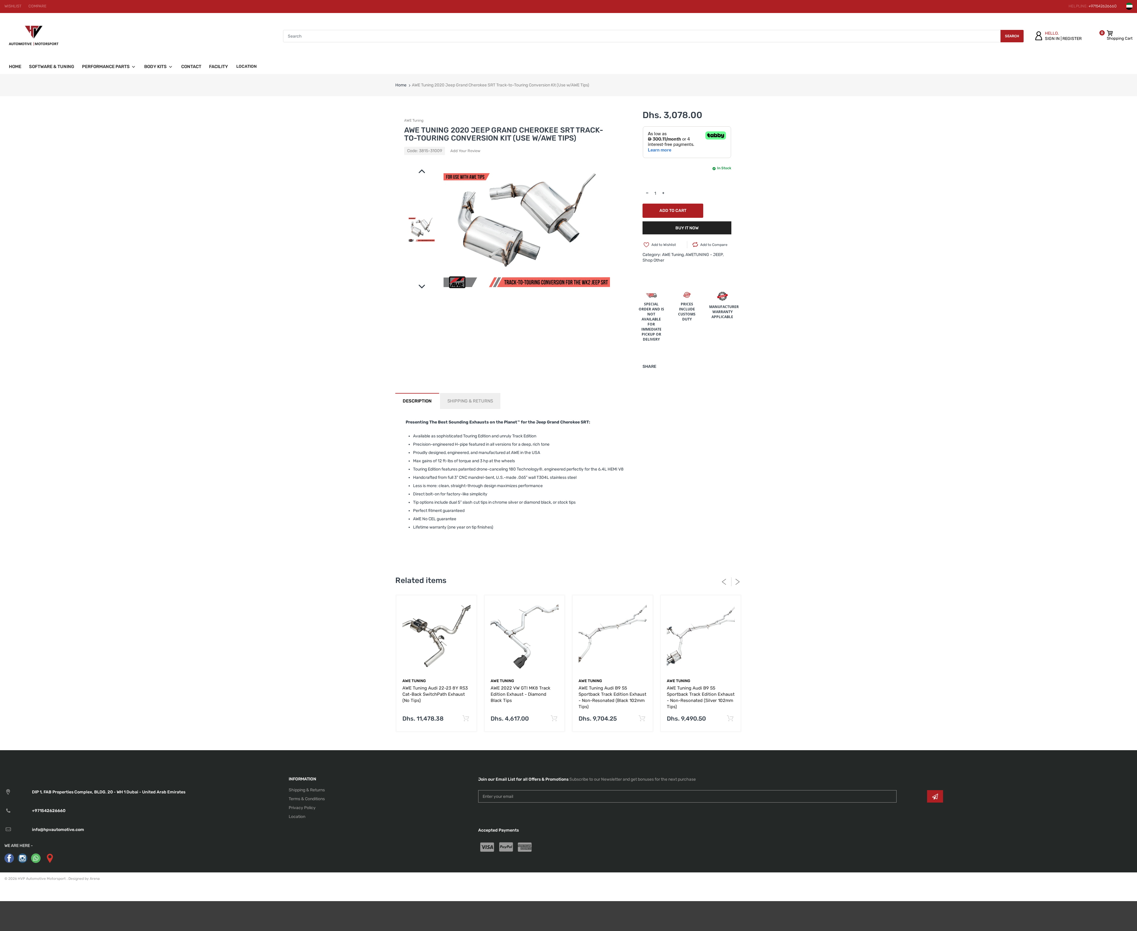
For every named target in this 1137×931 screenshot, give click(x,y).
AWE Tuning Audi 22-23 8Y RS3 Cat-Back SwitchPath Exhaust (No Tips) (435, 694)
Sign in (1052, 38)
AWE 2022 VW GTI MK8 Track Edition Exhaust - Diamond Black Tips (520, 694)
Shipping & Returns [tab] (470, 401)
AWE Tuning (413, 120)
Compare (37, 6)
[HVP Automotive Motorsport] (33, 35)
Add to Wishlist (663, 245)
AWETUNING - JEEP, (704, 254)
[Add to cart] (465, 718)
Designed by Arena (84, 879)
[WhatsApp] (36, 858)
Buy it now (686, 228)
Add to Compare (714, 245)
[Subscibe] (935, 796)
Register (1072, 38)
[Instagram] (22, 858)
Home (401, 85)
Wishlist (13, 6)
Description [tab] (417, 401)
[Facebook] (9, 858)
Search (1012, 36)
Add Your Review (465, 151)
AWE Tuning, (673, 254)
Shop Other (653, 260)
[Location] (49, 858)
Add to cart (672, 210)
